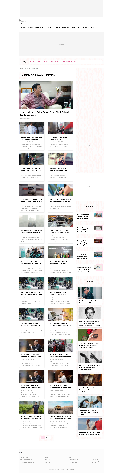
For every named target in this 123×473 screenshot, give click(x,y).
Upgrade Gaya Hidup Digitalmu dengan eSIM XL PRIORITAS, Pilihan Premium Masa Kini (84, 269)
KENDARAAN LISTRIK (34, 68)
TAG (27, 68)
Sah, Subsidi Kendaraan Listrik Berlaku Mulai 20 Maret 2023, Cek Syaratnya (60, 294)
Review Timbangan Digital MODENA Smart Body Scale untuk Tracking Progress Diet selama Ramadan (84, 230)
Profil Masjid (24, 457)
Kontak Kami (73, 462)
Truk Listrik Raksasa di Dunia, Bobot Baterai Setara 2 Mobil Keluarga (60, 419)
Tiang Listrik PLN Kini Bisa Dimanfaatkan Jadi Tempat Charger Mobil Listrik (31, 170)
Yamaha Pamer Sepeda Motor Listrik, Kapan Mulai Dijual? (30, 325)
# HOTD (73, 62)
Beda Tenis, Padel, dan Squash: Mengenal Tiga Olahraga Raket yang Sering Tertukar (89, 345)
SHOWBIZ (57, 27)
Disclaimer (47, 459)
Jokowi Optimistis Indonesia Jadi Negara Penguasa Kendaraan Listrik (31, 139)
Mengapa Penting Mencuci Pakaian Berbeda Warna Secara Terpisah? (89, 412)
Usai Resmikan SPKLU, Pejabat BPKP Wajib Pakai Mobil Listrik (59, 170)
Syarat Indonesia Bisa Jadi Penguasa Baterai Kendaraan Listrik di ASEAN (60, 356)
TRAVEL (73, 27)
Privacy (46, 457)
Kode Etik (47, 462)
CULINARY (50, 27)
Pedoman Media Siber (26, 462)
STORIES (23, 27)
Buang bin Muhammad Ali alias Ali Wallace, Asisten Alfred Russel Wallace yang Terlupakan (89, 323)
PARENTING (65, 27)
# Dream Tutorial (35, 62)
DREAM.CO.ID (22, 68)
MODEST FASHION (39, 27)
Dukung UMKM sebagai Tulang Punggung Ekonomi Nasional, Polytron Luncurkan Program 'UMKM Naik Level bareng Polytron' (83, 243)
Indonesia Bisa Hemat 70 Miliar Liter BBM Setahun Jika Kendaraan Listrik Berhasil (60, 325)
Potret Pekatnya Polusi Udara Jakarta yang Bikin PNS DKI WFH (32, 232)
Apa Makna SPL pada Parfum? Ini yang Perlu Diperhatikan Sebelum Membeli (89, 368)
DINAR (87, 27)
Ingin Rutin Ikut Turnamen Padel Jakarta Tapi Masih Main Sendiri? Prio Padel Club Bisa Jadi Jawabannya (83, 256)
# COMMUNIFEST (56, 62)
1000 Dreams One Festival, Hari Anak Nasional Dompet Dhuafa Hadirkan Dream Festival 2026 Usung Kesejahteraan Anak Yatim (84, 217)
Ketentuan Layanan (26, 459)
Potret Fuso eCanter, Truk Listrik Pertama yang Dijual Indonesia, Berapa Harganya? (60, 232)
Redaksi (71, 457)
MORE (92, 27)
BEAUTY (30, 27)
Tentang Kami (73, 459)
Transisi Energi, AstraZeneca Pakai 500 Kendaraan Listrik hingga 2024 (31, 201)
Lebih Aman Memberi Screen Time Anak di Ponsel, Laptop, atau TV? (88, 390)
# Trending (66, 62)
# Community (46, 62)
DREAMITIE (80, 27)
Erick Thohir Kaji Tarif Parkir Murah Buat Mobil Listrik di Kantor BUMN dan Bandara (31, 419)
